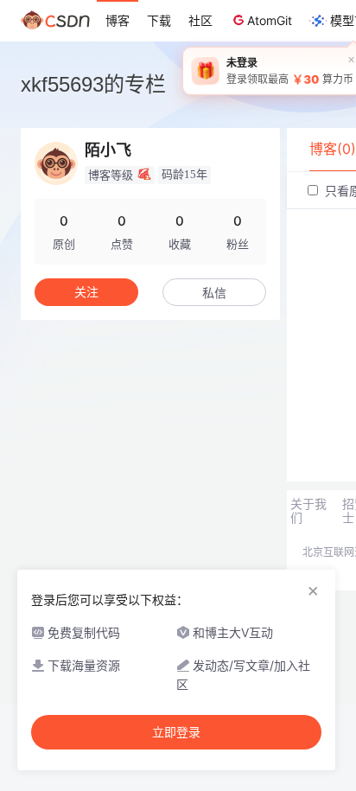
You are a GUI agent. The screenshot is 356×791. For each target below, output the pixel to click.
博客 (117, 20)
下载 (159, 20)
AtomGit (269, 20)
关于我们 (308, 511)
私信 (214, 292)
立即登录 (176, 732)
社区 (200, 20)
